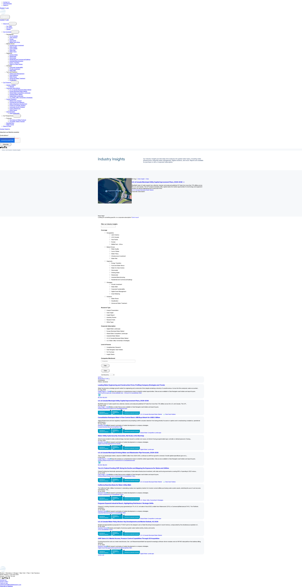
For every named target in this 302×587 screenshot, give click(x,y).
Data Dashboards (14, 113)
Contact (2, 129)
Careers (8, 29)
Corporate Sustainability (16, 67)
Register (2, 8)
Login (7, 8)
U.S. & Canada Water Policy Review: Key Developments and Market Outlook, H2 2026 (128, 522)
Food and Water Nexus (117, 265)
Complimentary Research (114, 347)
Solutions (109, 296)
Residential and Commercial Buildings (19, 59)
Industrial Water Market (15, 94)
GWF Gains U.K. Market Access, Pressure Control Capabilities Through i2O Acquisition (128, 538)
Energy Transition (14, 62)
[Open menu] (13, 23)
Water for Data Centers (16, 64)
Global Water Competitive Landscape (19, 93)
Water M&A (12, 70)
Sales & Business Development (18, 104)
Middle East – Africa (117, 244)
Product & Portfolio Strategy (17, 105)
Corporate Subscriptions (13, 88)
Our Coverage (7, 32)
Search (5, 5)
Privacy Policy (4, 581)
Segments (109, 261)
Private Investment (14, 69)
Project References (14, 108)
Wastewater (12, 56)
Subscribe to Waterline (6, 586)
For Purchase (110, 352)
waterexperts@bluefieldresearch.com (10, 584)
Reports (11, 86)
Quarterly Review (111, 317)
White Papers (13, 110)
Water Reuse (13, 77)
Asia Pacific (12, 40)
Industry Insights (11, 85)
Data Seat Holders (170, 414)
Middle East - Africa (122, 393)
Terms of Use (4, 583)
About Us (6, 23)
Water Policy (13, 51)
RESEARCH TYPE (103, 379)
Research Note (111, 320)
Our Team (9, 26)
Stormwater (12, 58)
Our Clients (9, 28)
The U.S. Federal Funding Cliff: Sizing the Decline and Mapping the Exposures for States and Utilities (133, 468)
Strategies (109, 282)
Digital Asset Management (16, 73)
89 (103, 555)
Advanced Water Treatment (17, 78)
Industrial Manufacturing (16, 61)
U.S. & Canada (13, 36)
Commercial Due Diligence (16, 102)
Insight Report (111, 315)
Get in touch (135, 217)
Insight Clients (110, 354)
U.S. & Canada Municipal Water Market (20, 89)
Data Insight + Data (103, 407)
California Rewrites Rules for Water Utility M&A (114, 485)
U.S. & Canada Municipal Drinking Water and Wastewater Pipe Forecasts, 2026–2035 (167, 182)
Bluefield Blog (10, 123)
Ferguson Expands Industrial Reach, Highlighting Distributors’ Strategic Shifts (125, 503)
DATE (99, 377)
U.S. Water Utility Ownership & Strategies (20, 97)
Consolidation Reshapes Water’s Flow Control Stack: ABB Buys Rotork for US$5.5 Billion (129, 417)
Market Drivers (111, 247)
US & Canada (115, 237)
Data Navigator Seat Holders (115, 349)
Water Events (10, 124)
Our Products (7, 82)
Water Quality (13, 47)
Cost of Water (13, 48)
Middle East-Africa (14, 42)
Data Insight (110, 312)
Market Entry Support (15, 101)
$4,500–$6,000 (102, 465)
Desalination (12, 80)
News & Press (7, 126)
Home (3, 150)
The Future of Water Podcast (17, 120)
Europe (11, 39)
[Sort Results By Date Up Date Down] (107, 375)
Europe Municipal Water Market (18, 91)
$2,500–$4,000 (102, 397)
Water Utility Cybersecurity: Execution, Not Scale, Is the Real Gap (121, 436)
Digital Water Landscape (16, 96)
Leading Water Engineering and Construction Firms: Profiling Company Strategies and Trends (131, 385)
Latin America (13, 37)
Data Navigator (7, 3)
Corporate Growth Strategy (17, 107)
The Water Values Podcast (17, 121)
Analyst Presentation (112, 310)
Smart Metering (13, 75)
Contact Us (6, 2)
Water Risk (12, 50)
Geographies (110, 233)
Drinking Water (13, 55)
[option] (151, 190)
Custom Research (11, 99)
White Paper (110, 322)
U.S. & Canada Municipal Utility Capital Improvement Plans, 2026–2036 (123, 401)
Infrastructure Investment (16, 45)
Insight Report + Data (147, 179)
